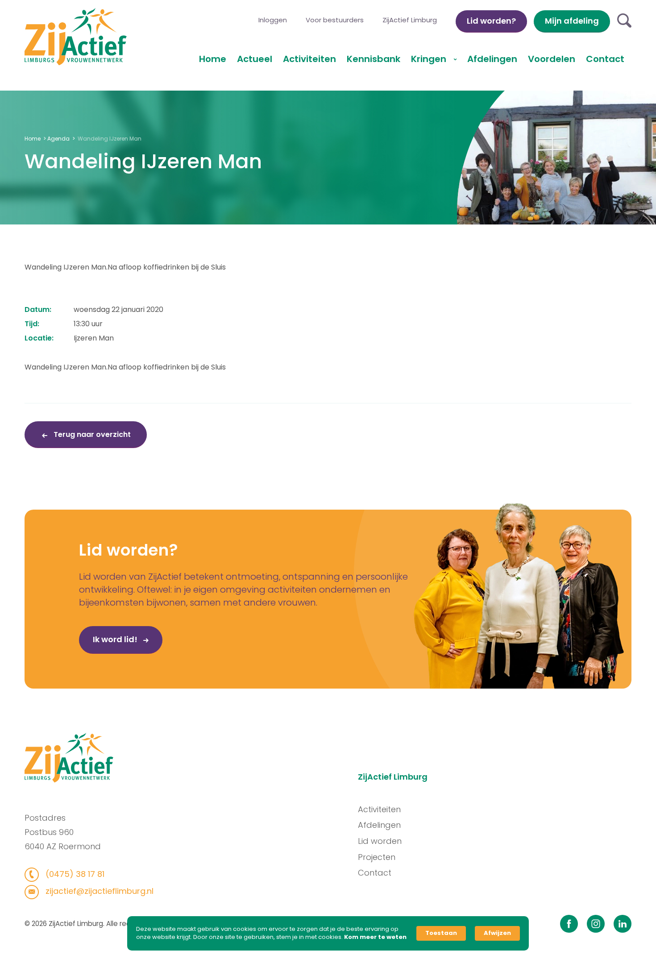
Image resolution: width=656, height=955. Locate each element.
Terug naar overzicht (91, 434)
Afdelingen (492, 59)
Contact (605, 59)
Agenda (58, 138)
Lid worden (380, 841)
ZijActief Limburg (409, 20)
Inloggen (272, 20)
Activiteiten (309, 59)
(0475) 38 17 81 (73, 874)
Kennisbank (373, 59)
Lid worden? (491, 20)
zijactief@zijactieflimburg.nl (98, 891)
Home (212, 59)
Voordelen (551, 59)
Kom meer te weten (375, 937)
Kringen (429, 59)
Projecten (376, 857)
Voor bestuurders (335, 20)
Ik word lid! (116, 639)
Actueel (254, 59)
